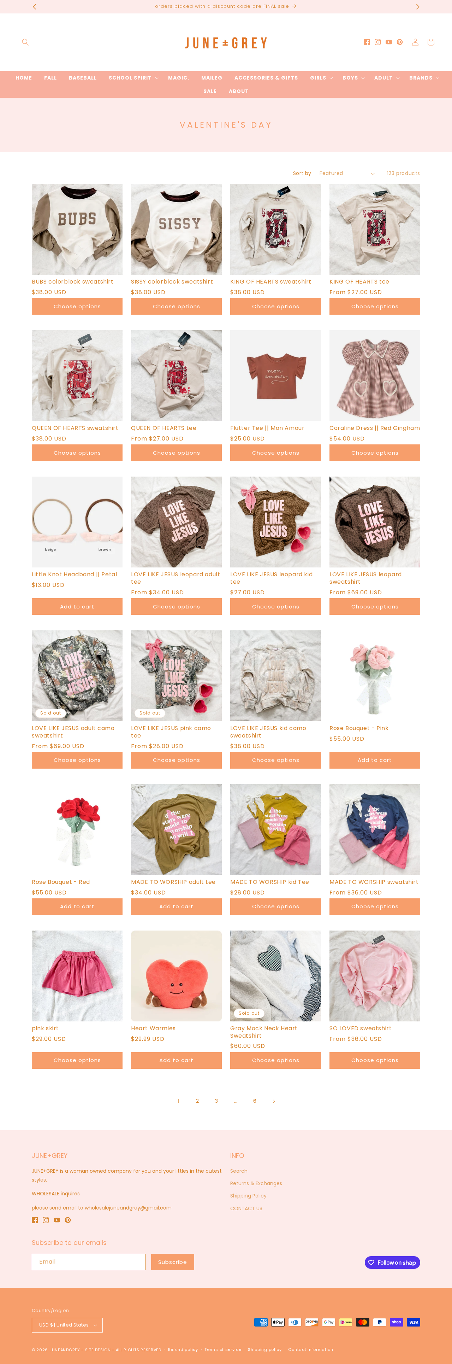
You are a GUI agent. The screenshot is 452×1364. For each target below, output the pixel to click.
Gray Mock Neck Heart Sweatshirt (264, 1032)
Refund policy (183, 1349)
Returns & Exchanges (256, 1183)
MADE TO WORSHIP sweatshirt (374, 882)
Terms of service (222, 1349)
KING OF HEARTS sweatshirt (270, 282)
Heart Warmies (153, 1028)
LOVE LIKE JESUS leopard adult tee (175, 578)
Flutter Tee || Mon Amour (267, 428)
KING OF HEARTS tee (359, 282)
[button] (25, 42)
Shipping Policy (248, 1195)
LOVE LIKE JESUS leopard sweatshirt (365, 578)
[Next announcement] (418, 6)
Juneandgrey (64, 1350)
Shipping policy (265, 1349)
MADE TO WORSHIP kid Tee (269, 882)
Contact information (310, 1349)
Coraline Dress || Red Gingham (374, 428)
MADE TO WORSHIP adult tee (173, 882)
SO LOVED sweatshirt (360, 1028)
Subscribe (172, 1262)
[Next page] (273, 1101)
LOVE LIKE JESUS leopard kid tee (271, 578)
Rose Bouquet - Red (61, 882)
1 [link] (178, 1100)
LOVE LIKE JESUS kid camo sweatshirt (268, 732)
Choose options (77, 306)
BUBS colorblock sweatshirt (73, 282)
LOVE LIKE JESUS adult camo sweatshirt (73, 732)
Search (239, 1170)
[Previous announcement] (34, 6)
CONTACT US (246, 1208)
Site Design (98, 1350)
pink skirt (45, 1028)
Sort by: (303, 173)
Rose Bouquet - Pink (358, 728)
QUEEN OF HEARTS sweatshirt (75, 428)
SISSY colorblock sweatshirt (172, 282)
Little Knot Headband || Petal (74, 574)
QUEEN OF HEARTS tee (163, 428)
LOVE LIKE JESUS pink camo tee (171, 732)
